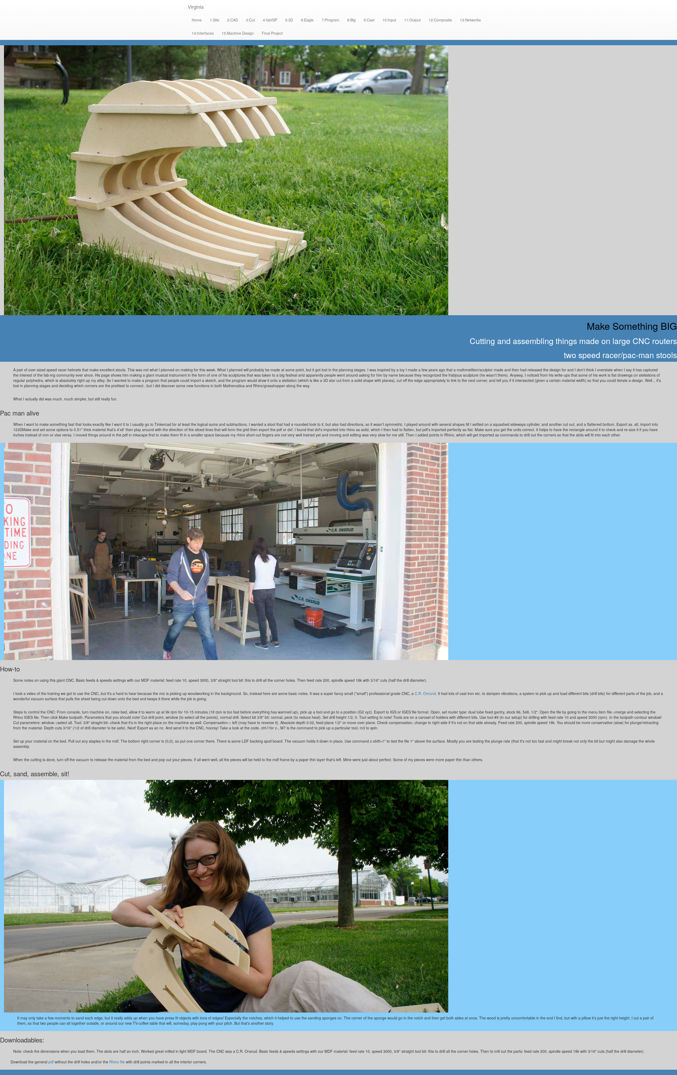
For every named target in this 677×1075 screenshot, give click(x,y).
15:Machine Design (238, 33)
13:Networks (470, 19)
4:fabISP (270, 19)
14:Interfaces (203, 33)
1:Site (214, 19)
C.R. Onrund (425, 693)
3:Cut (250, 19)
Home (197, 19)
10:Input (389, 19)
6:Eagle (307, 19)
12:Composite (440, 19)
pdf (51, 1061)
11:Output (412, 19)
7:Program (330, 19)
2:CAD (232, 19)
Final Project (272, 33)
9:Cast (369, 19)
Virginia (196, 6)
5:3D (289, 19)
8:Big (351, 19)
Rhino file (117, 1061)
